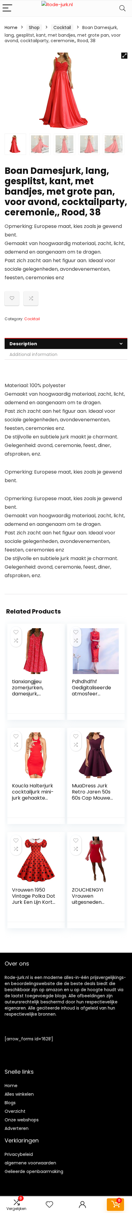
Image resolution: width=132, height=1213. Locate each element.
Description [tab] (23, 344)
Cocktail (62, 27)
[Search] (122, 8)
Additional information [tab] (33, 354)
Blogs (10, 1103)
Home (11, 27)
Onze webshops (22, 1120)
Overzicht (15, 1111)
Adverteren (17, 1128)
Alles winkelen (19, 1094)
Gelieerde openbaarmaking (34, 1171)
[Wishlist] (49, 1204)
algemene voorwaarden (30, 1163)
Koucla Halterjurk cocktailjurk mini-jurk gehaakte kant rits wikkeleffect (33, 798)
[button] (124, 56)
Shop (34, 27)
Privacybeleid (19, 1154)
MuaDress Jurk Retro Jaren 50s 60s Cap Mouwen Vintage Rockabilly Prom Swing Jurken (92, 801)
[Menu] (7, 8)
